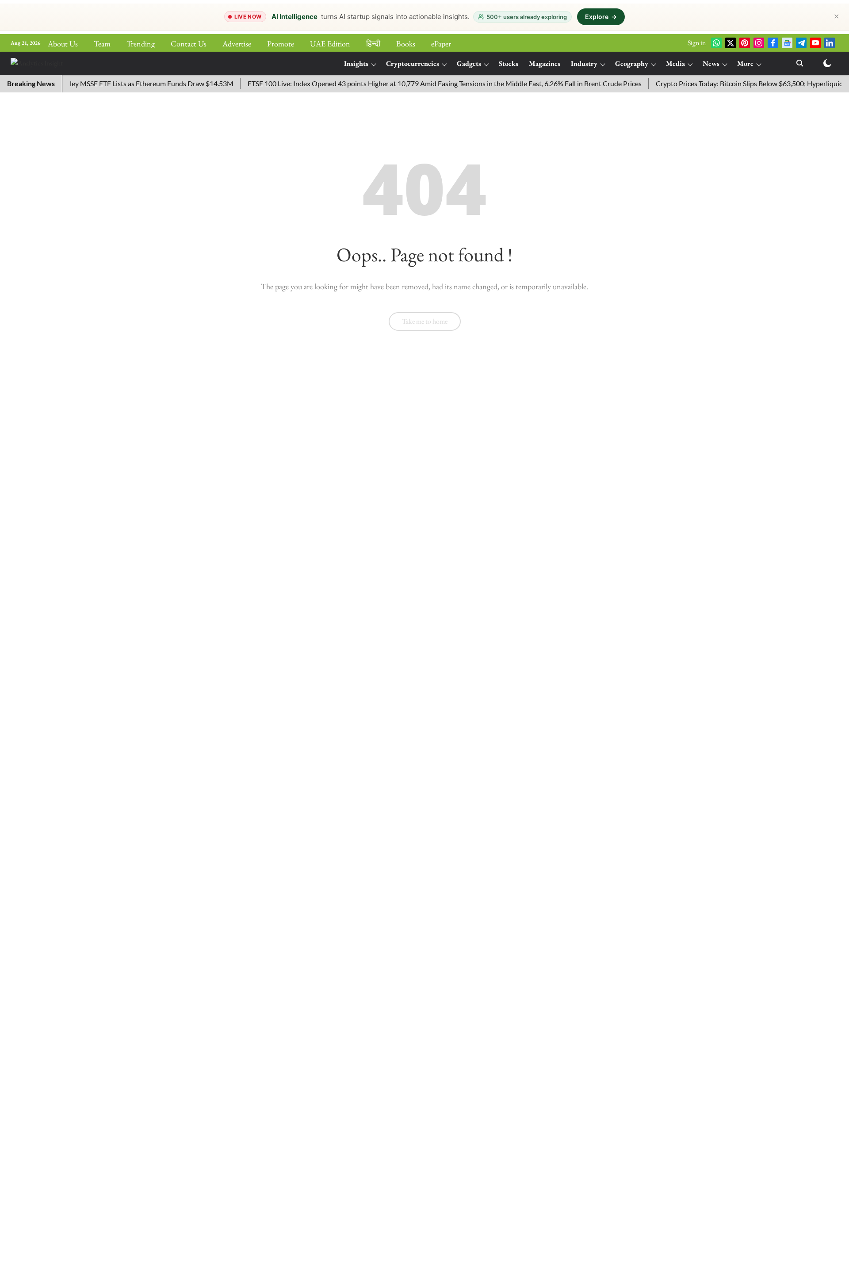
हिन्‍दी (373, 43)
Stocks (508, 63)
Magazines (544, 63)
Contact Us (189, 43)
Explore (601, 16)
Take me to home (424, 321)
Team (102, 43)
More (745, 63)
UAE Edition (330, 43)
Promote (280, 43)
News (711, 63)
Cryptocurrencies (412, 63)
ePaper (441, 43)
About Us (63, 43)
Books (405, 43)
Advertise (236, 43)
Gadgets (469, 63)
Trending (140, 43)
